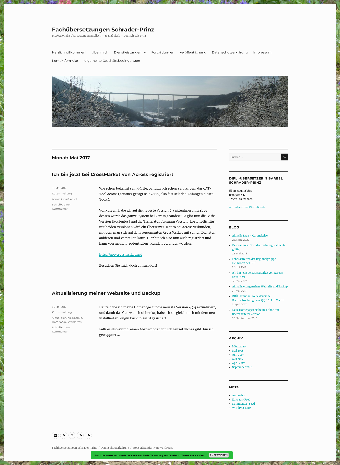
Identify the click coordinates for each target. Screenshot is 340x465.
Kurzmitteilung (62, 193)
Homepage (59, 321)
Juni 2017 (238, 354)
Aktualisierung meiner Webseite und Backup (106, 293)
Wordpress (74, 321)
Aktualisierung (61, 317)
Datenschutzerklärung (230, 52)
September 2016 (242, 367)
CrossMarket (69, 199)
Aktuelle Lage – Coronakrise (250, 235)
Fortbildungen (162, 52)
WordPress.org (241, 408)
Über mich (100, 52)
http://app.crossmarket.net (120, 254)
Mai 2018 (237, 350)
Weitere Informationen (192, 455)
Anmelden (238, 395)
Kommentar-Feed (243, 403)
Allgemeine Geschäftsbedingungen (112, 61)
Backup (77, 317)
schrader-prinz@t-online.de (247, 207)
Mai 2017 (237, 359)
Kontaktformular (65, 61)
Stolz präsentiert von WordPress (153, 447)
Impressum (262, 52)
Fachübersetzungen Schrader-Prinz (103, 29)
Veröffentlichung (193, 52)
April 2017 (238, 363)
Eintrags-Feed (241, 399)
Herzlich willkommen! (69, 52)
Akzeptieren (219, 455)
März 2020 (239, 346)
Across (56, 199)
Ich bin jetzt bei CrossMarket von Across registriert (112, 174)
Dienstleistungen (127, 52)
